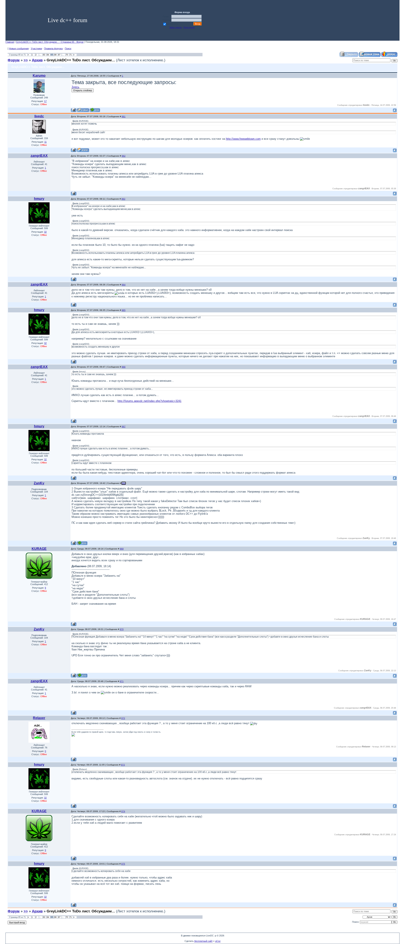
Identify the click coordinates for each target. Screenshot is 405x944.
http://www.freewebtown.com (243, 138)
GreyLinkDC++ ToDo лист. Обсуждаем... (81, 60)
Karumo (39, 75)
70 (67, 55)
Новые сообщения (19, 48)
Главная (9, 42)
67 (59, 55)
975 (123, 864)
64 (48, 55)
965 (124, 310)
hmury (39, 198)
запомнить (172, 24)
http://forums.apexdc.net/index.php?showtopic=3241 (149, 401)
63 (44, 55)
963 (123, 199)
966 (124, 367)
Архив (37, 60)
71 (71, 55)
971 (122, 681)
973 (123, 765)
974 (123, 811)
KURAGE (39, 549)
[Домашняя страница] (83, 150)
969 (122, 549)
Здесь (75, 87)
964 (124, 284)
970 (122, 629)
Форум (14, 60)
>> (26, 60)
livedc (39, 116)
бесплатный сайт (203, 941)
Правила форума (53, 48)
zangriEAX (39, 155)
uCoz (218, 941)
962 (124, 156)
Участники (36, 48)
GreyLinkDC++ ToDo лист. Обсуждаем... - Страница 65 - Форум (50, 42)
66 (55, 55)
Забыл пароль (175, 27)
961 (124, 116)
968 (124, 483)
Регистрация (189, 27)
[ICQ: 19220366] (95, 110)
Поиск (68, 48)
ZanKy (39, 483)
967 (124, 426)
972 (123, 718)
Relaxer (39, 718)
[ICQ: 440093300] (82, 543)
